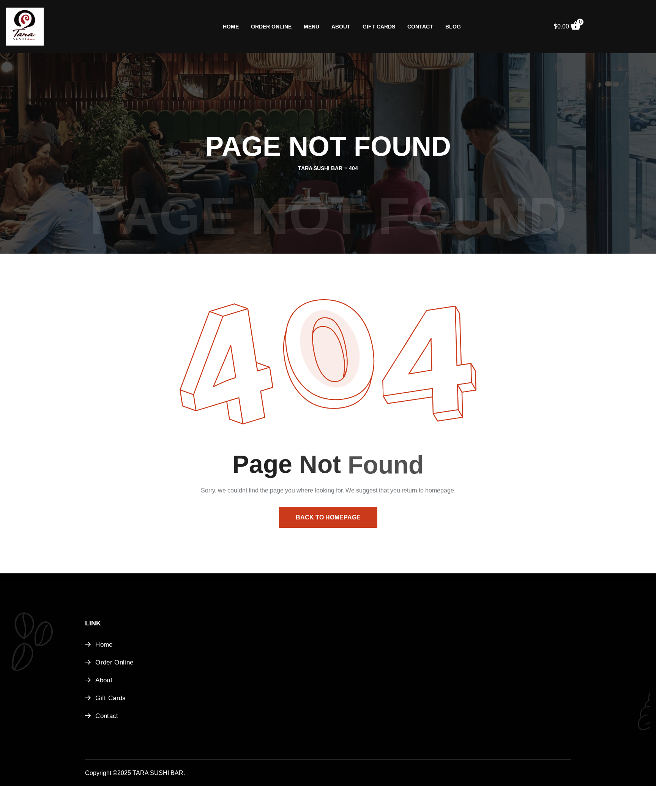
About (340, 27)
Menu (311, 27)
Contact (420, 27)
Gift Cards (379, 27)
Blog (453, 27)
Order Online (271, 27)
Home (231, 27)
